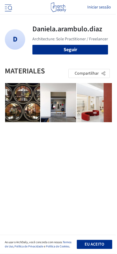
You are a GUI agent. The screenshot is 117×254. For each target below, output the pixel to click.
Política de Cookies (57, 246)
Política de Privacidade (28, 246)
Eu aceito (94, 244)
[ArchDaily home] (58, 7)
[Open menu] (8, 7)
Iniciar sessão (99, 7)
